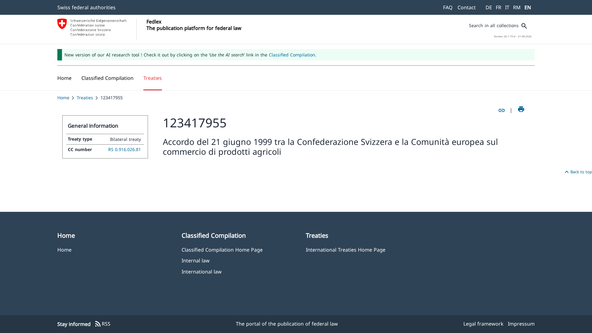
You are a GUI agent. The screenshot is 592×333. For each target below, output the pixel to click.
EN (527, 7)
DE (489, 7)
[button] (107, 78)
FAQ (448, 7)
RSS (102, 324)
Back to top (577, 172)
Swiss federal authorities (86, 7)
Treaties (85, 98)
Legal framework (483, 323)
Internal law (196, 260)
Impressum (521, 323)
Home (63, 98)
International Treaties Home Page (345, 249)
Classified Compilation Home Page (222, 249)
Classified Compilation (292, 55)
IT (507, 7)
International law (202, 271)
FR (498, 7)
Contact (467, 7)
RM (517, 7)
